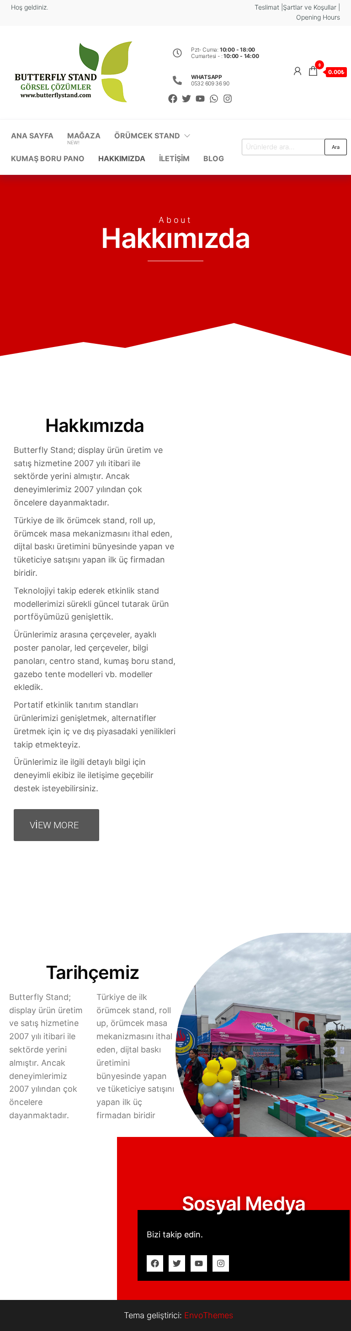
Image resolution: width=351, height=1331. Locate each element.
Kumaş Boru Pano (48, 158)
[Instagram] (227, 98)
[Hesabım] (297, 71)
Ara (336, 147)
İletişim (174, 158)
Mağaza (84, 138)
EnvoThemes (208, 1315)
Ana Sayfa (32, 135)
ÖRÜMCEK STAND (147, 135)
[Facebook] (172, 98)
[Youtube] (200, 98)
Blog (213, 158)
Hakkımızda (121, 158)
